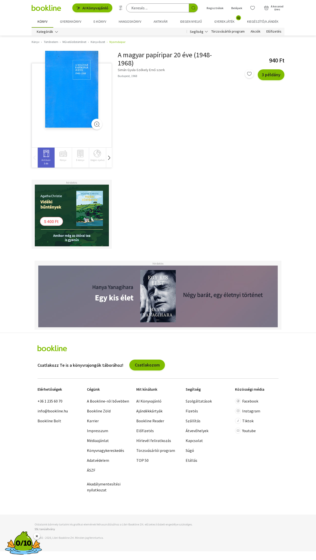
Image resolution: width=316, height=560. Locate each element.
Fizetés (192, 410)
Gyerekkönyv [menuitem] (70, 21)
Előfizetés (273, 32)
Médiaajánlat (98, 440)
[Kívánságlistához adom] (249, 73)
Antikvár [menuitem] (161, 21)
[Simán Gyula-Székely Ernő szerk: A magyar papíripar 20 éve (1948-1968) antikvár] (71, 89)
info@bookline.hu (53, 410)
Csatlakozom (147, 365)
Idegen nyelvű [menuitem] (191, 21)
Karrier (93, 420)
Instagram (251, 410)
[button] (109, 158)
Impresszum (97, 430)
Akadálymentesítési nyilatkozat (103, 487)
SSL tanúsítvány (45, 529)
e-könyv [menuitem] (100, 21)
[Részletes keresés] (120, 7)
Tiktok (248, 420)
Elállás (191, 460)
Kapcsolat (194, 440)
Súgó (190, 450)
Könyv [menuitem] (42, 21)
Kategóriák (45, 31)
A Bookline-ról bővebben (108, 401)
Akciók (255, 32)
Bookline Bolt (49, 420)
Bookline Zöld (99, 410)
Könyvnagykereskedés (105, 450)
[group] (46, 158)
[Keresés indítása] (193, 7)
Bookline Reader (150, 420)
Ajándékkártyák (149, 410)
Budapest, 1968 (127, 76)
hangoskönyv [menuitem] (130, 21)
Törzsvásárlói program (228, 32)
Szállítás (193, 420)
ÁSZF (91, 470)
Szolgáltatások (199, 401)
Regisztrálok (215, 8)
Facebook (250, 401)
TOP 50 (142, 460)
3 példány (271, 74)
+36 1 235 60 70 (50, 401)
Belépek (236, 8)
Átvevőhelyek (197, 430)
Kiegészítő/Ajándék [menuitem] (262, 21)
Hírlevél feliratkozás (153, 440)
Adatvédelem (98, 460)
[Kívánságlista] (252, 7)
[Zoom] (96, 124)
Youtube (249, 430)
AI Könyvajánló (95, 7)
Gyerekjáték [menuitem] (227, 20)
